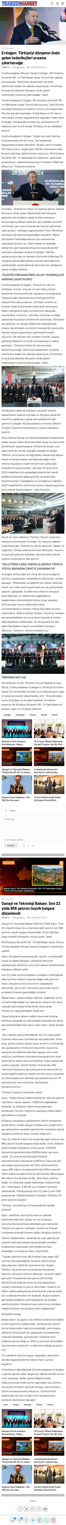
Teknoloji (27, 1404)
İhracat (33, 715)
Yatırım (50, 1404)
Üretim (55, 715)
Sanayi (16, 1404)
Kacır (6, 1404)
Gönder (10, 845)
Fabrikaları (20, 715)
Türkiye (44, 715)
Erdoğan (7, 715)
